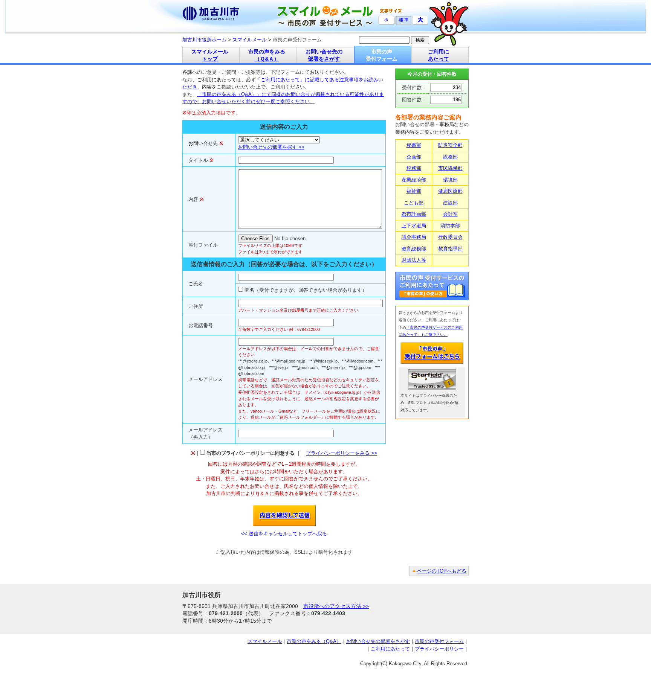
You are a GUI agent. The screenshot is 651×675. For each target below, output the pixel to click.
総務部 (450, 157)
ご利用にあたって (390, 649)
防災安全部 (450, 145)
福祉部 (413, 191)
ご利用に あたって (438, 55)
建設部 (450, 203)
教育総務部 (414, 248)
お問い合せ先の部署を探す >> (271, 147)
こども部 (413, 203)
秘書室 (413, 145)
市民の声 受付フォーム (381, 55)
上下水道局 (414, 226)
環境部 (450, 180)
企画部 (413, 157)
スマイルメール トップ (209, 55)
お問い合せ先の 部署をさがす (324, 55)
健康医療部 (450, 191)
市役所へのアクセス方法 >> (336, 606)
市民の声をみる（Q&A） (314, 641)
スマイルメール (249, 40)
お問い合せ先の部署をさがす (378, 641)
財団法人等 (414, 260)
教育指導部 (450, 248)
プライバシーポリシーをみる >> (341, 453)
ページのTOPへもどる (441, 571)
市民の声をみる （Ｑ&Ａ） (266, 55)
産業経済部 (414, 180)
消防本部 (450, 226)
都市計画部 (414, 214)
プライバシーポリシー (439, 649)
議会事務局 (414, 237)
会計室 (450, 214)
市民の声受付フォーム (439, 641)
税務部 (413, 168)
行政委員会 (450, 237)
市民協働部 (450, 168)
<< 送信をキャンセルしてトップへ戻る (284, 533)
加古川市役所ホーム (204, 40)
